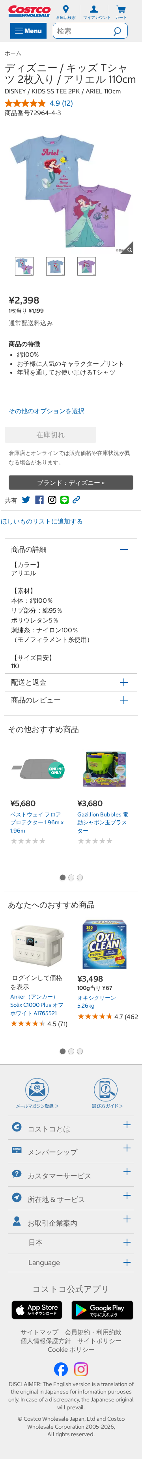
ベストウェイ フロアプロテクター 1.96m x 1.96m (37, 822)
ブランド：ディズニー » (71, 482)
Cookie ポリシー (71, 1349)
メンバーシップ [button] (52, 1152)
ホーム (13, 53)
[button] (120, 30)
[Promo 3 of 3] (80, 878)
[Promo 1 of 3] (62, 878)
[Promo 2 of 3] (71, 878)
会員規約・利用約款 (93, 1332)
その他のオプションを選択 (46, 411)
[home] (30, 11)
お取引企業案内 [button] (52, 1222)
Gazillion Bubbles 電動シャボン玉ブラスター (102, 822)
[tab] (71, 1126)
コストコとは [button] (49, 1128)
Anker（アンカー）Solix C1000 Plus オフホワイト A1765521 (37, 1004)
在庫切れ (50, 434)
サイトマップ (39, 1332)
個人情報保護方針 (46, 1341)
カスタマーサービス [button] (60, 1175)
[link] (26, 500)
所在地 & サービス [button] (56, 1199)
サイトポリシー (99, 1341)
